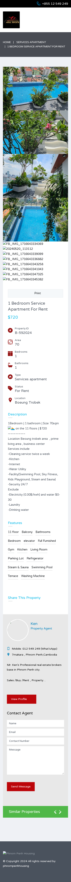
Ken (34, 624)
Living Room (38, 549)
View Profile (19, 699)
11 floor (13, 532)
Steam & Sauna (18, 567)
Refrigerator (35, 558)
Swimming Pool (42, 567)
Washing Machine (33, 576)
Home (7, 42)
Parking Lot (16, 558)
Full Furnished (47, 541)
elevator (29, 541)
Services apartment (31, 42)
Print (37, 293)
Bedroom (14, 541)
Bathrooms (43, 532)
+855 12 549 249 (55, 4)
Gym (11, 549)
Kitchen (22, 549)
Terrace (13, 576)
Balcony (27, 532)
